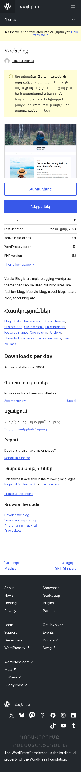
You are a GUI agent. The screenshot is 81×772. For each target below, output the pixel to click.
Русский (29, 484)
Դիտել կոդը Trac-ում (20, 525)
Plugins (48, 603)
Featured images (16, 332)
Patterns (49, 611)
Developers (13, 640)
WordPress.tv (17, 648)
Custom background (27, 321)
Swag (49, 648)
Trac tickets (12, 530)
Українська (51, 484)
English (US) (13, 484)
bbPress (13, 677)
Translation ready (48, 338)
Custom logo (13, 327)
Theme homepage (17, 264)
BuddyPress (16, 685)
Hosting (10, 603)
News (8, 595)
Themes (10, 19)
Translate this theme (18, 494)
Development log (16, 515)
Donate (51, 640)
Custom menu (34, 327)
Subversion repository (20, 520)
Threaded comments (19, 338)
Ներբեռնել (40, 206)
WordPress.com (19, 662)
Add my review (15, 400)
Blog (7, 321)
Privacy (10, 611)
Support (10, 632)
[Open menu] (74, 6)
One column (38, 332)
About (9, 588)
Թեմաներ (51, 595)
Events (48, 632)
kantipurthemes (23, 61)
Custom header (54, 321)
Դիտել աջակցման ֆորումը (26, 429)
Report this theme (17, 458)
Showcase (51, 588)
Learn (8, 625)
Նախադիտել (40, 189)
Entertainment (55, 327)
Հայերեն (22, 704)
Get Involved (53, 625)
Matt (10, 669)
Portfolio (55, 332)
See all (72, 400)
